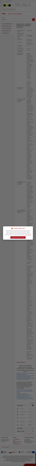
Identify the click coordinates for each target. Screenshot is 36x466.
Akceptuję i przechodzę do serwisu (18, 237)
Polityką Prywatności (27, 234)
